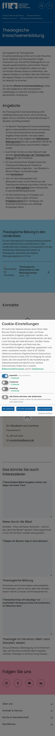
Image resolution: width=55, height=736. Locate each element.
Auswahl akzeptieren (26, 409)
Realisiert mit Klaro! (45, 413)
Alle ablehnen (8, 409)
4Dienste (14, 391)
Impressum (37, 369)
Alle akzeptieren (45, 409)
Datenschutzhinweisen (13, 369)
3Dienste (14, 378)
